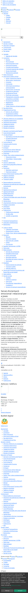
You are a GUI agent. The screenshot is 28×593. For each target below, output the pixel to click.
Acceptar (20, 590)
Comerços (6, 466)
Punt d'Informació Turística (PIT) (12, 486)
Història (5, 477)
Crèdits (5, 562)
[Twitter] (4, 9)
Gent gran (6, 542)
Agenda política (8, 375)
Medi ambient (7, 544)
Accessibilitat (7, 560)
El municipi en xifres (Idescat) (12, 470)
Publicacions (7, 380)
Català (8, 15)
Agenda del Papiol (8, 505)
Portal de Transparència (10, 529)
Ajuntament (4, 429)
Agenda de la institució (10, 503)
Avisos (5, 377)
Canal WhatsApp (8, 509)
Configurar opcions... (6, 587)
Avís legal (6, 564)
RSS (4, 525)
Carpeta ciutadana (8, 451)
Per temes (4, 535)
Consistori (6, 432)
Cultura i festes (7, 537)
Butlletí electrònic (8, 507)
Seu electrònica (7, 438)
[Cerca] (21, 37)
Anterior (3, 412)
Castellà (8, 17)
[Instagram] (4, 11)
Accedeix (3, 394)
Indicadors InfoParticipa (10, 531)
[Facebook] (10, 9)
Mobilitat (6, 546)
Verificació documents (10, 447)
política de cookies (16, 585)
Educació (6, 538)
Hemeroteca (7, 514)
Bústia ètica (6, 533)
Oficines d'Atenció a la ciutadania (13, 444)
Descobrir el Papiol (6, 455)
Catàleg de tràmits (8, 449)
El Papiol (5, 468)
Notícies (5, 379)
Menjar (5, 483)
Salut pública (7, 551)
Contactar (4, 8)
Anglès (8, 19)
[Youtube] (17, 9)
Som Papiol (6, 522)
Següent (8, 412)
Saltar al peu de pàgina (9, 4)
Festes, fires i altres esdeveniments (13, 475)
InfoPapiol (6, 520)
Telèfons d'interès (8, 490)
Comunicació (5, 494)
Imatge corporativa (9, 518)
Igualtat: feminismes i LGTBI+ (12, 540)
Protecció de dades (9, 568)
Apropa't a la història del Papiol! (12, 457)
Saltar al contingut (7, 3)
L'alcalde (5, 431)
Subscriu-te (4, 426)
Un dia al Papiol (8, 460)
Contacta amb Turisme (10, 464)
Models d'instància (8, 453)
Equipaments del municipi (11, 471)
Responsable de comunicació (12, 496)
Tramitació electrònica (9, 445)
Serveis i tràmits (5, 442)
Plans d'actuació (8, 434)
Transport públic (8, 492)
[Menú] (1, 40)
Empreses (6, 473)
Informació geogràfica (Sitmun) (12, 481)
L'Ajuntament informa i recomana (13, 516)
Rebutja (7, 590)
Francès (8, 23)
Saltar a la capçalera (8, 1)
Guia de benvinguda (9, 458)
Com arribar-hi (7, 462)
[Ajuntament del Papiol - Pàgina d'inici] (10, 32)
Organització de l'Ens (9, 440)
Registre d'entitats (8, 488)
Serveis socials (7, 553)
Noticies (5, 501)
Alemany (8, 21)
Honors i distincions (9, 479)
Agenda (5, 373)
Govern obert (5, 527)
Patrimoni (6, 484)
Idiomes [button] (5, 13)
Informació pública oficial (10, 436)
